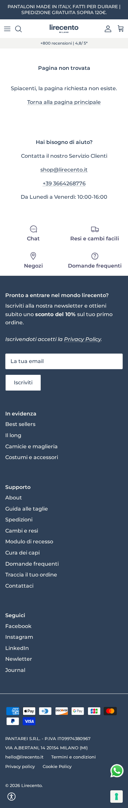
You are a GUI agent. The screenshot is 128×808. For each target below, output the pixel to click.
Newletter (18, 659)
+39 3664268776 (64, 183)
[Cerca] (21, 29)
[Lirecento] (64, 29)
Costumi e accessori (31, 457)
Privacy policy (20, 766)
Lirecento (31, 785)
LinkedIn (17, 648)
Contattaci (19, 586)
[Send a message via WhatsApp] (117, 770)
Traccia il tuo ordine (31, 575)
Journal (15, 670)
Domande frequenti (32, 564)
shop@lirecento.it (64, 170)
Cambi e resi (21, 531)
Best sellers (20, 424)
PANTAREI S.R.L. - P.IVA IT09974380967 (48, 738)
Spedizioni (18, 519)
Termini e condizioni (73, 756)
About (13, 498)
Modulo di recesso (29, 541)
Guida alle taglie (26, 509)
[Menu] (7, 29)
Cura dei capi (22, 553)
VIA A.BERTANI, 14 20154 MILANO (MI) (46, 747)
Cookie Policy (57, 766)
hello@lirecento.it (24, 756)
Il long (13, 435)
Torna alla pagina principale (64, 102)
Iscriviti (23, 382)
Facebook (18, 626)
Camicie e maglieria (31, 446)
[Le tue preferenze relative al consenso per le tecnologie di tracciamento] (116, 796)
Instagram (19, 637)
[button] (11, 796)
